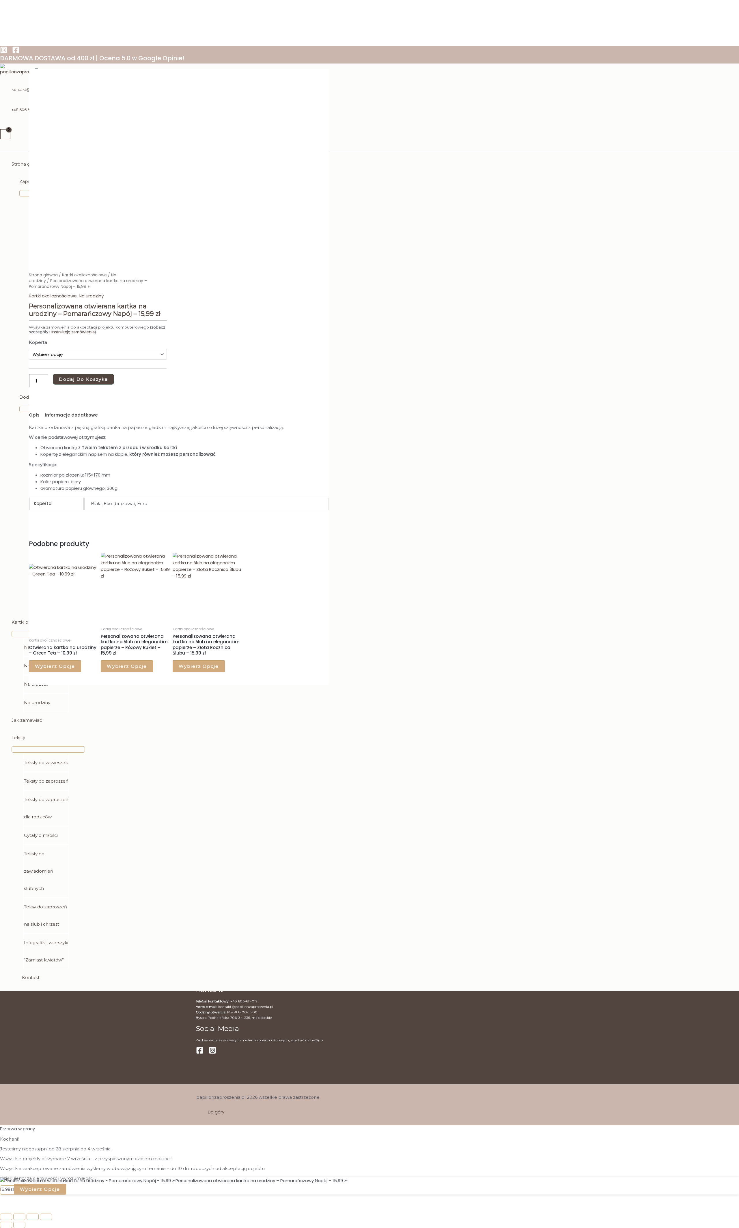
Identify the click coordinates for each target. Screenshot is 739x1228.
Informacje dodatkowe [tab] (71, 415)
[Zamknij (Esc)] (46, 1217)
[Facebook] (16, 52)
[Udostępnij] (33, 1217)
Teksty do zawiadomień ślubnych (38, 871)
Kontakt (31, 977)
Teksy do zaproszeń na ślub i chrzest (45, 915)
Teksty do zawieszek (46, 762)
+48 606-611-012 (243, 1001)
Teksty (18, 737)
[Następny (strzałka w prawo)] (19, 1225)
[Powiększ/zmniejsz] (6, 1217)
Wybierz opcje (55, 666)
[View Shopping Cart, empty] (5, 134)
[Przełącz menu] (48, 749)
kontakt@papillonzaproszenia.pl (245, 1006)
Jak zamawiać (27, 720)
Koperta (38, 342)
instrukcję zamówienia (72, 331)
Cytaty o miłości (41, 835)
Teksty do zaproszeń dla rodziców (46, 808)
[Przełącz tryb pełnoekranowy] (19, 1217)
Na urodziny (37, 702)
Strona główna (43, 275)
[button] (2, 147)
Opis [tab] (34, 415)
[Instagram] (4, 52)
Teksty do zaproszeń (46, 781)
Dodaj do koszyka (83, 379)
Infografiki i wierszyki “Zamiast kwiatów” (46, 951)
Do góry (216, 1112)
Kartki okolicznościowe (84, 275)
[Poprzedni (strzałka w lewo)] (6, 1225)
